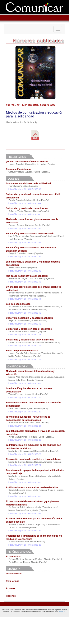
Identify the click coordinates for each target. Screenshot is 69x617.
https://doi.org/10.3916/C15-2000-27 (24, 513)
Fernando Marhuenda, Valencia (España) (27, 331)
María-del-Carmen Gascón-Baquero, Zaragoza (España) (35, 461)
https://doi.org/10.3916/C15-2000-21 (24, 426)
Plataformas (12, 581)
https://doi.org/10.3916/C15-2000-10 (24, 281)
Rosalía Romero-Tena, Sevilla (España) (26, 541)
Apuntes (10, 588)
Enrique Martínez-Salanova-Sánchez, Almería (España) (34, 292)
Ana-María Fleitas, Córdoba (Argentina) (26, 524)
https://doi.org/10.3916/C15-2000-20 (24, 411)
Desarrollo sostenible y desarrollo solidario (29, 318)
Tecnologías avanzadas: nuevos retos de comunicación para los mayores (28, 418)
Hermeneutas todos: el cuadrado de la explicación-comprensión (33, 404)
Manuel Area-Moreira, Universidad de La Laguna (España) (35, 376)
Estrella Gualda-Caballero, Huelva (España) (28, 200)
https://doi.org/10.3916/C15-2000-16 (24, 359)
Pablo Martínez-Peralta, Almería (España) (27, 309)
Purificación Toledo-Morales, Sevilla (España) (29, 507)
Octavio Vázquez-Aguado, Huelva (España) (28, 171)
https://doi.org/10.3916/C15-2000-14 (24, 334)
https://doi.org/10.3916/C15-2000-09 (24, 270)
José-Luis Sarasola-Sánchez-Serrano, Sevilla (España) (34, 342)
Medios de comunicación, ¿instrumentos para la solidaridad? (32, 220)
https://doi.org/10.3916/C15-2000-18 (24, 383)
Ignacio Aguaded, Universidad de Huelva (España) (31, 163)
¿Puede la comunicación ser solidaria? (27, 161)
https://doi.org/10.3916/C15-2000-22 (24, 440)
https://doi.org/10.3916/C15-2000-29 (24, 544)
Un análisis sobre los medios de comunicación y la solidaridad (33, 288)
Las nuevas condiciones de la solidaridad (28, 183)
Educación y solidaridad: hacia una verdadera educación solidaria (31, 249)
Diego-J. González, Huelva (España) (25, 253)
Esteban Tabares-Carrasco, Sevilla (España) (29, 224)
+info (61, 611)
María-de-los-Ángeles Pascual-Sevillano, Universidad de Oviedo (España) (34, 477)
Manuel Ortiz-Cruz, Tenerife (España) (26, 379)
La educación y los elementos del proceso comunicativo (29, 390)
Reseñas (11, 595)
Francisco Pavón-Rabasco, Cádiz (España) (28, 422)
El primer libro (13, 556)
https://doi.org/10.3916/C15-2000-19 (24, 397)
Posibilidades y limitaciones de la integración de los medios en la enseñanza (34, 537)
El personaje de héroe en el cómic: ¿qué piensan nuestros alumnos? (32, 503)
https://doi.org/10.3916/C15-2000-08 (24, 256)
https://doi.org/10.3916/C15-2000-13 (24, 323)
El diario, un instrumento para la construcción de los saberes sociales (34, 520)
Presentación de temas (18, 169)
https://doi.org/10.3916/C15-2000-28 (24, 530)
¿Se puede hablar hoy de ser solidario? (27, 276)
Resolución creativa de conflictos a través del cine (33, 459)
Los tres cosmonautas (18, 304)
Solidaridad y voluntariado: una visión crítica (30, 339)
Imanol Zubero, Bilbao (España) (23, 185)
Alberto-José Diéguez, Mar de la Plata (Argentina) (31, 278)
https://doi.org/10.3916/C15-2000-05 (24, 214)
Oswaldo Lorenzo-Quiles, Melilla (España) (28, 489)
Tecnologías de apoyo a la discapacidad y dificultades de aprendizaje (35, 471)
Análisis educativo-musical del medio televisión (32, 487)
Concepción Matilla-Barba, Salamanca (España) (35, 354)
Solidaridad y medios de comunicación (27, 208)
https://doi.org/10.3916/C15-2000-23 (24, 454)
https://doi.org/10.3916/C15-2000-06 (24, 228)
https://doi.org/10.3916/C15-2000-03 (24, 189)
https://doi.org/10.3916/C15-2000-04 (24, 203)
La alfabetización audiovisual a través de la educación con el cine (35, 432)
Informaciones (14, 573)
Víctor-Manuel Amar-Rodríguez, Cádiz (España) (30, 436)
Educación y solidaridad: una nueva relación (30, 233)
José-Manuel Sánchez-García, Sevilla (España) (33, 508)
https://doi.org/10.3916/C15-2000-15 (24, 345)
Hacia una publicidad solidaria (22, 350)
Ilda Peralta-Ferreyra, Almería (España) (26, 295)
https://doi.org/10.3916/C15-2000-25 (24, 482)
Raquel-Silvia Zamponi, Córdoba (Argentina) (34, 526)
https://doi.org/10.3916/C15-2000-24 (24, 465)
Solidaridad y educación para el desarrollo (29, 328)
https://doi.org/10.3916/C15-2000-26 (24, 496)
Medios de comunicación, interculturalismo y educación (30, 372)
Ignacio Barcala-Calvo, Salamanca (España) (29, 352)
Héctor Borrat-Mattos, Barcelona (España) (28, 408)
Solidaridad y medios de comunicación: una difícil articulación (33, 195)
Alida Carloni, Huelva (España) (22, 267)
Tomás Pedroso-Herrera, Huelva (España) (28, 394)
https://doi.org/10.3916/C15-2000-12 (24, 312)
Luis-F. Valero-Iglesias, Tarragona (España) (28, 235)
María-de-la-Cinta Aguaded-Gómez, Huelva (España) (33, 450)
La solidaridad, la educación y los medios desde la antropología (33, 263)
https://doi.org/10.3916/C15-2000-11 (24, 298)
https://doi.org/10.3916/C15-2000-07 (24, 242)
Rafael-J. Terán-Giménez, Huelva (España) (28, 210)
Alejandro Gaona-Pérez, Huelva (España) (27, 320)
